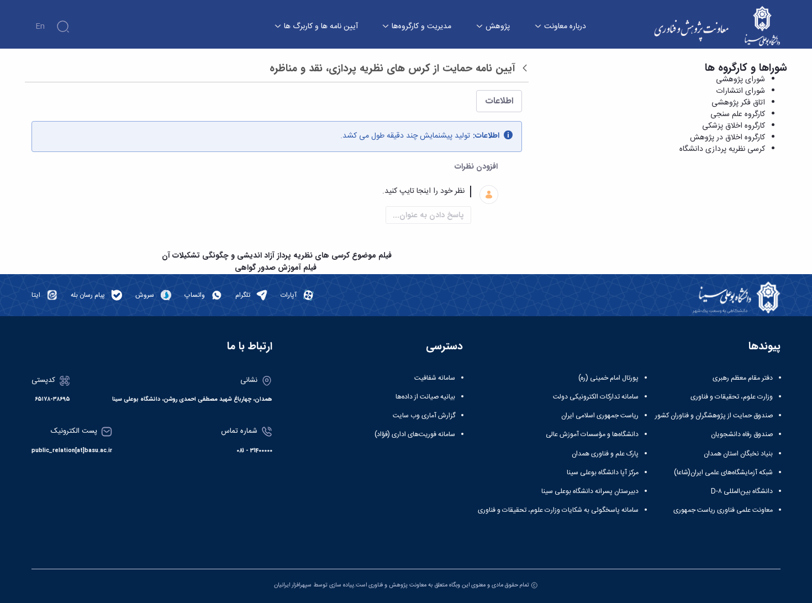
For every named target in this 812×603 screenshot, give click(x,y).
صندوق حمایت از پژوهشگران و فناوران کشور (714, 415)
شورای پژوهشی (740, 79)
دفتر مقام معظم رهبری (743, 378)
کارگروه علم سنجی (737, 114)
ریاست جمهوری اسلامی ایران (600, 415)
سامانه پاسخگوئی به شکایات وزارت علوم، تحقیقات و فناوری (558, 510)
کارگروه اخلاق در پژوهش (727, 137)
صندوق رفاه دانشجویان (742, 434)
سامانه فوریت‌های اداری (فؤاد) (415, 434)
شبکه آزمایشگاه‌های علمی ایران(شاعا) (723, 472)
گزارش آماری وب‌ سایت (424, 415)
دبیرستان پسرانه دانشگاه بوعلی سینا (590, 491)
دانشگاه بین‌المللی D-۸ (742, 491)
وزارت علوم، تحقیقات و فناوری (731, 396)
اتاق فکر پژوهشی (738, 102)
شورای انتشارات (740, 91)
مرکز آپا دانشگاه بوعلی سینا (603, 472)
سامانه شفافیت (434, 378)
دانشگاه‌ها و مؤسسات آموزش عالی (592, 434)
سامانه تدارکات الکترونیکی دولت (596, 396)
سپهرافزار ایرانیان (293, 585)
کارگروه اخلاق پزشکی (733, 126)
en (40, 26)
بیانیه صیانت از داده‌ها (425, 396)
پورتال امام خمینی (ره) (608, 378)
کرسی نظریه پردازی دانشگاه (722, 149)
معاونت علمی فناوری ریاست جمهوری (723, 510)
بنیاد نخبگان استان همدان (738, 453)
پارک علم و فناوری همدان (605, 453)
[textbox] (263, 191)
